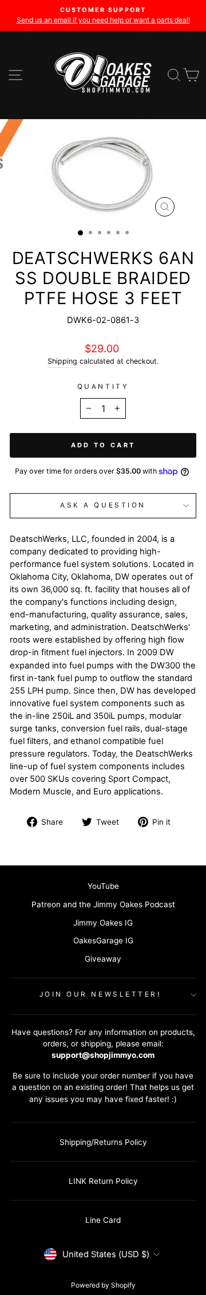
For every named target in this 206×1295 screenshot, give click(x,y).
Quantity (103, 387)
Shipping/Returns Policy (103, 1142)
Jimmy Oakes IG (103, 922)
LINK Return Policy (103, 1181)
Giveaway (103, 958)
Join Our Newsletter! (100, 994)
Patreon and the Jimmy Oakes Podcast (103, 904)
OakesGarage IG (103, 940)
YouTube (103, 886)
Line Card (103, 1220)
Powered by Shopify (103, 1285)
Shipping (62, 361)
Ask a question (102, 505)
